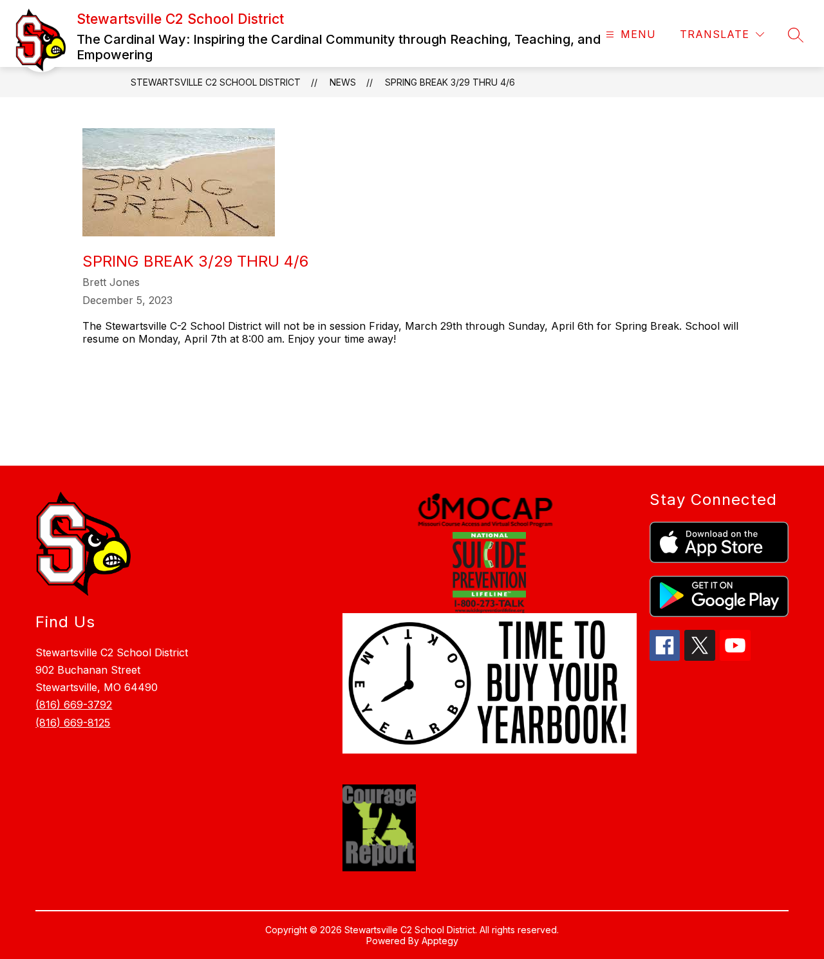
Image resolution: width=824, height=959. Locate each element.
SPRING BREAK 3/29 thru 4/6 (450, 82)
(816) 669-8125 (72, 722)
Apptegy (440, 940)
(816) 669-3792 (73, 704)
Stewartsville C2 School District (216, 82)
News (343, 82)
